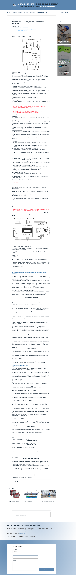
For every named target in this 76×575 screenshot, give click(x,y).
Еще (46, 12)
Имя (13, 554)
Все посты (9, 12)
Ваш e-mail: (15, 549)
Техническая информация (23, 477)
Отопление (26, 12)
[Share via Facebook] (12, 481)
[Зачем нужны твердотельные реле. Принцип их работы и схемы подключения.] (14, 494)
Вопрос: (14, 560)
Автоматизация (40, 12)
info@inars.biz (22, 533)
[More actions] (50, 19)
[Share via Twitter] (15, 481)
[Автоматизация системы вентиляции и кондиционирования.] (31, 494)
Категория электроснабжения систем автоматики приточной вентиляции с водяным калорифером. (48, 501)
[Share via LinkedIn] (17, 481)
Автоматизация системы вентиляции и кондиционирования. (30, 501)
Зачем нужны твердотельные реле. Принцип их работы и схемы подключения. (13, 501)
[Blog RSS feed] (53, 17)
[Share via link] (20, 481)
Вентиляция (32, 12)
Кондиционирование (17, 12)
